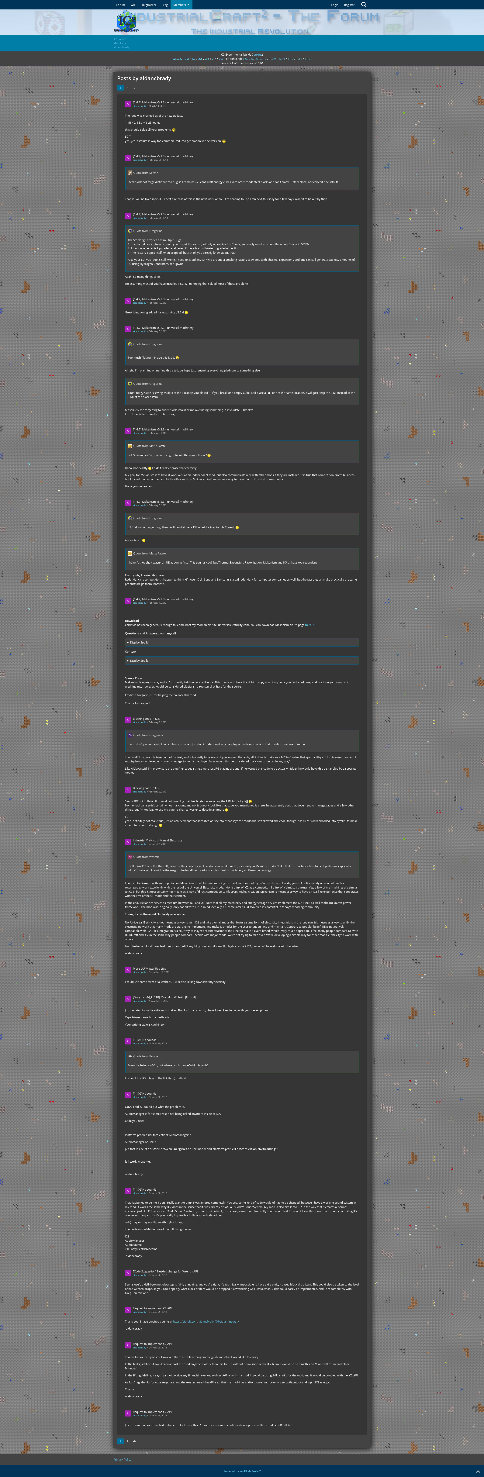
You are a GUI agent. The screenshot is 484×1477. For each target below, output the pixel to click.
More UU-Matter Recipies (149, 968)
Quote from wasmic (146, 857)
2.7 (214, 58)
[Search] (364, 4)
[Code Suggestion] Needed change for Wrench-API (165, 1271)
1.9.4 (281, 58)
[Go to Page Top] (478, 1471)
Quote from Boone (145, 1056)
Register (349, 5)
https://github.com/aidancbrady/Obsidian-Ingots (204, 1321)
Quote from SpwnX (145, 172)
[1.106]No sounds (144, 1040)
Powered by (242, 1471)
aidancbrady (139, 106)
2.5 (200, 58)
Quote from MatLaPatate (149, 446)
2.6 (207, 58)
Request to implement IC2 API (152, 1308)
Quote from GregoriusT (148, 231)
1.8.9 (272, 58)
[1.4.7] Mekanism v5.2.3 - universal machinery (163, 102)
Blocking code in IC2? (146, 718)
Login (334, 5)
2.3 (194, 58)
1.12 (308, 58)
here (308, 625)
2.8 (221, 58)
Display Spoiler (140, 642)
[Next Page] (134, 88)
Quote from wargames (148, 735)
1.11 (299, 58)
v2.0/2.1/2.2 (181, 58)
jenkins (257, 54)
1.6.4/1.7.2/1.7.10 (255, 58)
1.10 (291, 58)
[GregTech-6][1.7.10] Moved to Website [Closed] (164, 997)
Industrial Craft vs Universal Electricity (157, 840)
